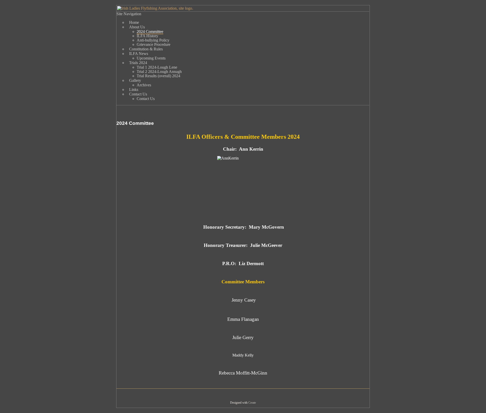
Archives (144, 85)
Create (252, 402)
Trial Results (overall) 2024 (158, 76)
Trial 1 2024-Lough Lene (157, 67)
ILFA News (138, 53)
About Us (137, 27)
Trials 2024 (138, 63)
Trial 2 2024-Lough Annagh (159, 71)
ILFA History (147, 36)
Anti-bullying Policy (153, 40)
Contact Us (138, 94)
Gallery (135, 80)
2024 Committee (150, 31)
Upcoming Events (151, 58)
